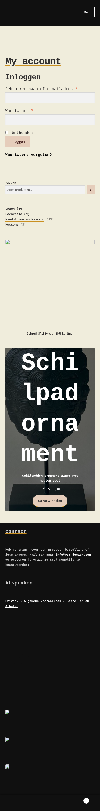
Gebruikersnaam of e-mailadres (41, 89)
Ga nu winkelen (50, 500)
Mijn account (16, 803)
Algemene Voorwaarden (42, 601)
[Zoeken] (91, 189)
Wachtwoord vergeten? (28, 155)
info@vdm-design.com (73, 555)
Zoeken (10, 183)
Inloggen (17, 141)
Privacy (11, 601)
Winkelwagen (77, 799)
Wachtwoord (19, 111)
